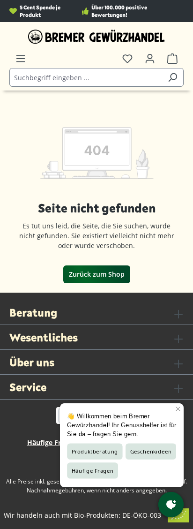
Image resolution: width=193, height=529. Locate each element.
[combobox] (85, 77)
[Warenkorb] (172, 58)
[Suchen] (173, 77)
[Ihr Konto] (150, 58)
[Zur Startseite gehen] (96, 36)
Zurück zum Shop (97, 274)
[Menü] (20, 58)
